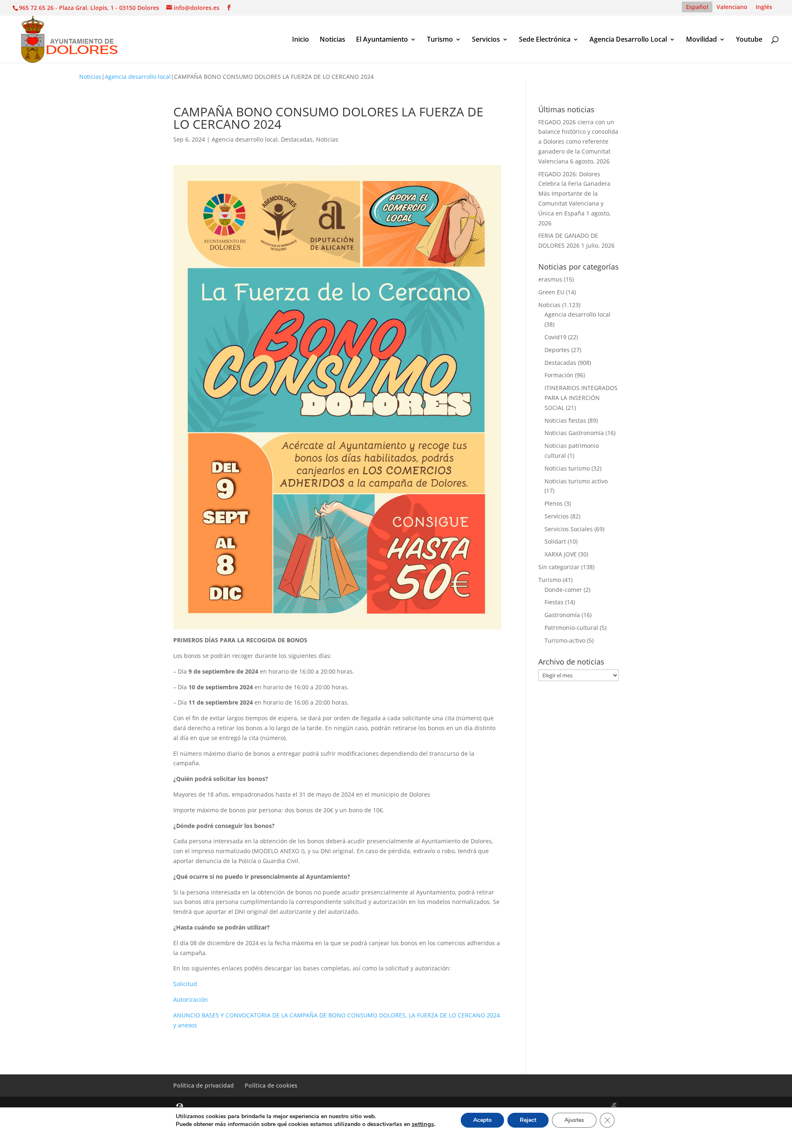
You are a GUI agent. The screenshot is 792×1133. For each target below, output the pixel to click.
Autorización (190, 999)
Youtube (749, 40)
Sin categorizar (559, 567)
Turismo (440, 40)
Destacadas (297, 139)
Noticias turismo (567, 468)
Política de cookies (271, 1085)
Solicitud (185, 984)
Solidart (555, 541)
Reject (528, 1120)
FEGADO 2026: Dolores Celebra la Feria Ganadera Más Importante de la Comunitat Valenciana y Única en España (574, 193)
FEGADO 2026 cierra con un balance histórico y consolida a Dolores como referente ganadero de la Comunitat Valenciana (578, 141)
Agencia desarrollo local (138, 76)
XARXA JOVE (560, 554)
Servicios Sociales (568, 529)
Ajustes (574, 1120)
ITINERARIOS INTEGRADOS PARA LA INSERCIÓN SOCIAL (581, 398)
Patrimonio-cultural (571, 628)
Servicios (486, 40)
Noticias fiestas (565, 420)
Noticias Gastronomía (574, 433)
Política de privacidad (203, 1085)
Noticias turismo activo (576, 481)
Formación (558, 375)
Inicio (300, 40)
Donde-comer (563, 590)
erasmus (550, 279)
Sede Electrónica (544, 40)
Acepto (482, 1120)
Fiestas (553, 602)
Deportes (557, 350)
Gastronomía (562, 615)
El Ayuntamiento (382, 40)
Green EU (551, 292)
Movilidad (701, 40)
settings (423, 1124)
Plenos (553, 503)
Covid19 (555, 337)
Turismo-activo (564, 640)
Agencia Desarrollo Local (628, 40)
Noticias (332, 40)
